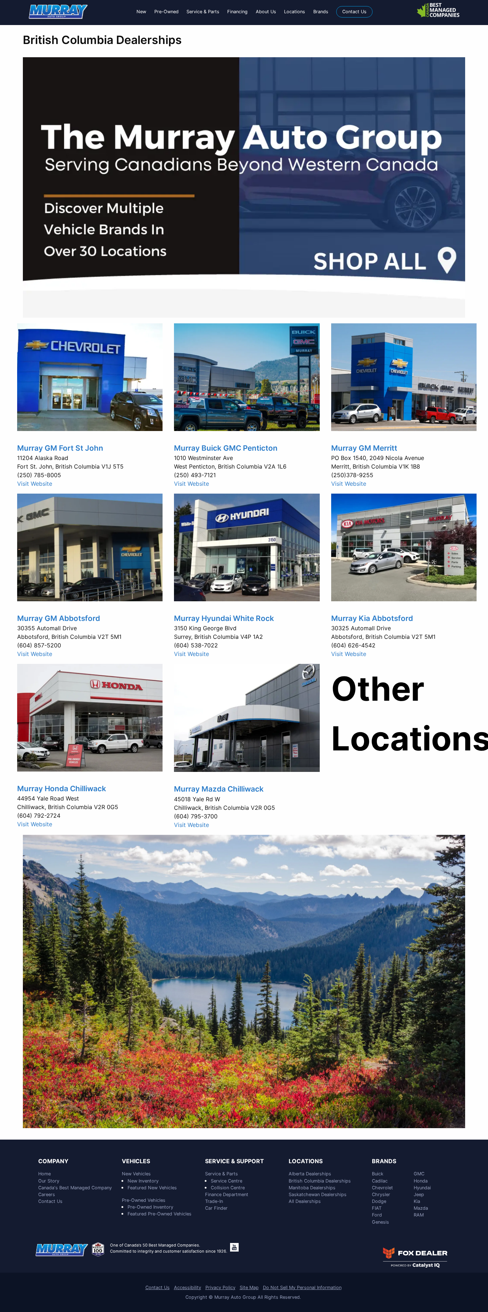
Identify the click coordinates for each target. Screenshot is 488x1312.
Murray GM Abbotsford (58, 618)
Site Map (249, 1287)
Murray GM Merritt (364, 448)
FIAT (377, 1208)
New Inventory (143, 1181)
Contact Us (50, 1201)
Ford (377, 1215)
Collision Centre (228, 1187)
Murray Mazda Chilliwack (219, 788)
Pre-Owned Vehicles (143, 1200)
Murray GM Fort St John (60, 448)
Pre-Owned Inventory (150, 1207)
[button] (141, 12)
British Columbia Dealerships (320, 1181)
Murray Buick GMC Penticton (226, 448)
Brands (384, 1161)
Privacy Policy (220, 1287)
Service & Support (234, 1161)
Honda (421, 1181)
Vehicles (136, 1161)
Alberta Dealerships (310, 1173)
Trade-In (214, 1201)
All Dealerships (305, 1201)
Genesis (380, 1222)
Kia (417, 1201)
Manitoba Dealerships (312, 1187)
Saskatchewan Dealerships (318, 1194)
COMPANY (53, 1161)
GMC (419, 1173)
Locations (306, 1161)
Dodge (379, 1201)
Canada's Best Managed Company (75, 1187)
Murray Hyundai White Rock (224, 618)
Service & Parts (221, 1173)
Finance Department (226, 1194)
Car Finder (216, 1208)
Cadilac (380, 1181)
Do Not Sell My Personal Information (302, 1287)
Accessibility (187, 1287)
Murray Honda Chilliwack (61, 788)
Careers (46, 1194)
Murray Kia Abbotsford (372, 618)
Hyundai (422, 1187)
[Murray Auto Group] (59, 11)
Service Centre (226, 1181)
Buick (377, 1173)
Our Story (48, 1181)
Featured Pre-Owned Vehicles (159, 1213)
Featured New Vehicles (152, 1187)
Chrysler (381, 1194)
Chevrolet (382, 1187)
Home (44, 1173)
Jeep (419, 1194)
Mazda (421, 1208)
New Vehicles (136, 1173)
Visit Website (34, 483)
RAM (419, 1215)
